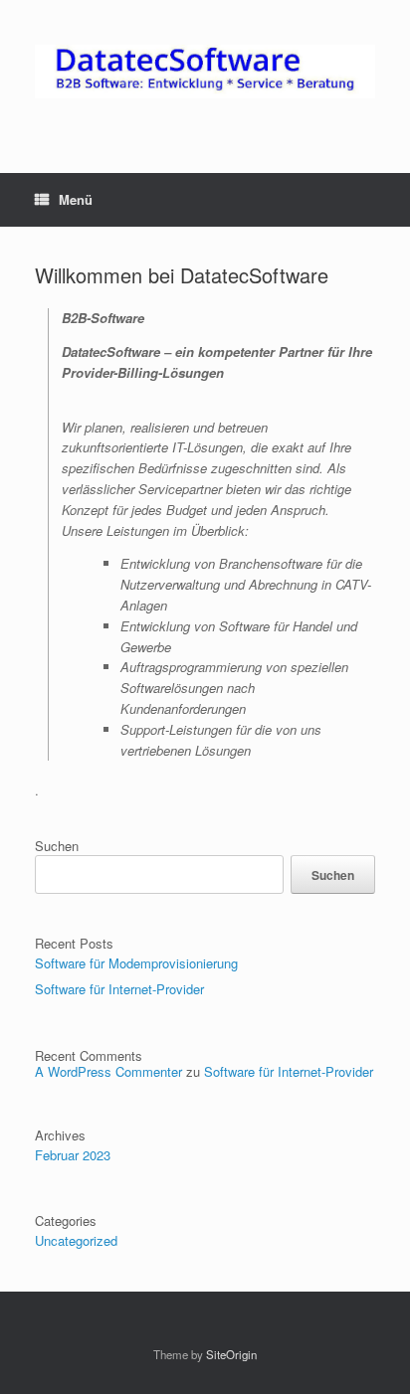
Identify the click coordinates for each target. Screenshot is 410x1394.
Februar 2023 (72, 1154)
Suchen (57, 845)
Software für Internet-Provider (119, 988)
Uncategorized (76, 1240)
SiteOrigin (231, 1354)
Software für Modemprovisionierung (136, 963)
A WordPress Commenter (108, 1071)
